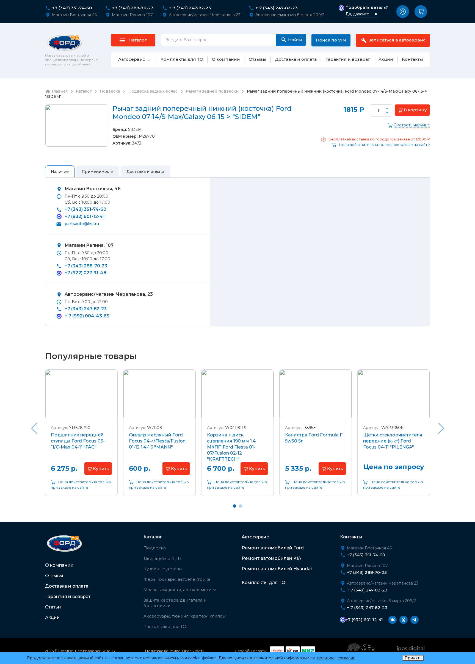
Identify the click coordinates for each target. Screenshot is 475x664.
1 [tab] (234, 506)
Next (440, 428)
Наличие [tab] (60, 171)
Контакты (351, 537)
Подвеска (154, 547)
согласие (346, 657)
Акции (52, 617)
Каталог (152, 537)
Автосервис (255, 537)
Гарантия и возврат (68, 596)
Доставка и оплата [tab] (145, 171)
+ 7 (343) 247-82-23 (190, 7)
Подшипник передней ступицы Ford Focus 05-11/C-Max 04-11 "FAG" (78, 441)
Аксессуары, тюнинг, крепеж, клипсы (184, 616)
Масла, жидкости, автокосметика (179, 589)
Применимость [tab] (98, 171)
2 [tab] (240, 506)
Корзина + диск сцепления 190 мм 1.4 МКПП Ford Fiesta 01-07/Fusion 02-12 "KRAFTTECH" (231, 447)
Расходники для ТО (164, 626)
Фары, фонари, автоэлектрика (176, 579)
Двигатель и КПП (162, 558)
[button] (402, 11)
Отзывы (54, 575)
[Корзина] (421, 11)
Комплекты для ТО (263, 582)
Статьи (53, 607)
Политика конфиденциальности (175, 651)
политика (326, 657)
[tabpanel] (81, 436)
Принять (413, 657)
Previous (34, 428)
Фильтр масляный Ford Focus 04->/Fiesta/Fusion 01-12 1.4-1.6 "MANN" (157, 441)
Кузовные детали (162, 568)
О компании (59, 565)
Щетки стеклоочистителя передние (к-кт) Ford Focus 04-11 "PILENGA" (392, 441)
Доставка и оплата (67, 586)
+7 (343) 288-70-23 (133, 7)
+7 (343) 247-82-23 (86, 308)
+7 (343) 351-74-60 (72, 7)
